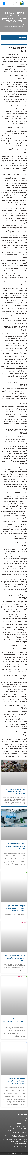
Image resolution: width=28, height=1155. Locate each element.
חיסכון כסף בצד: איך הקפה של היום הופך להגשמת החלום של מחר (15, 1136)
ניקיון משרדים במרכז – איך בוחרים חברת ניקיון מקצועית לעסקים (15, 846)
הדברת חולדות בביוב (21, 1144)
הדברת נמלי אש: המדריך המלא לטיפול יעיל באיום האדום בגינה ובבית (16, 1081)
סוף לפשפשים (22, 25)
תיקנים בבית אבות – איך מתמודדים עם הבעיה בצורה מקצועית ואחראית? (15, 908)
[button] (4, 3)
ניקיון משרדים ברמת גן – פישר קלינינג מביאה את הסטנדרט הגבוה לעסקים (14, 1140)
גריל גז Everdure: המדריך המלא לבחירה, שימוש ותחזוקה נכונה (14, 1021)
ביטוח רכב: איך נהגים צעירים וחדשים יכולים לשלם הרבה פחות (15, 958)
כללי (17, 25)
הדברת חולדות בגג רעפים (20, 1146)
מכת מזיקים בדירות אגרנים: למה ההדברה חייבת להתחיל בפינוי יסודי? (15, 791)
